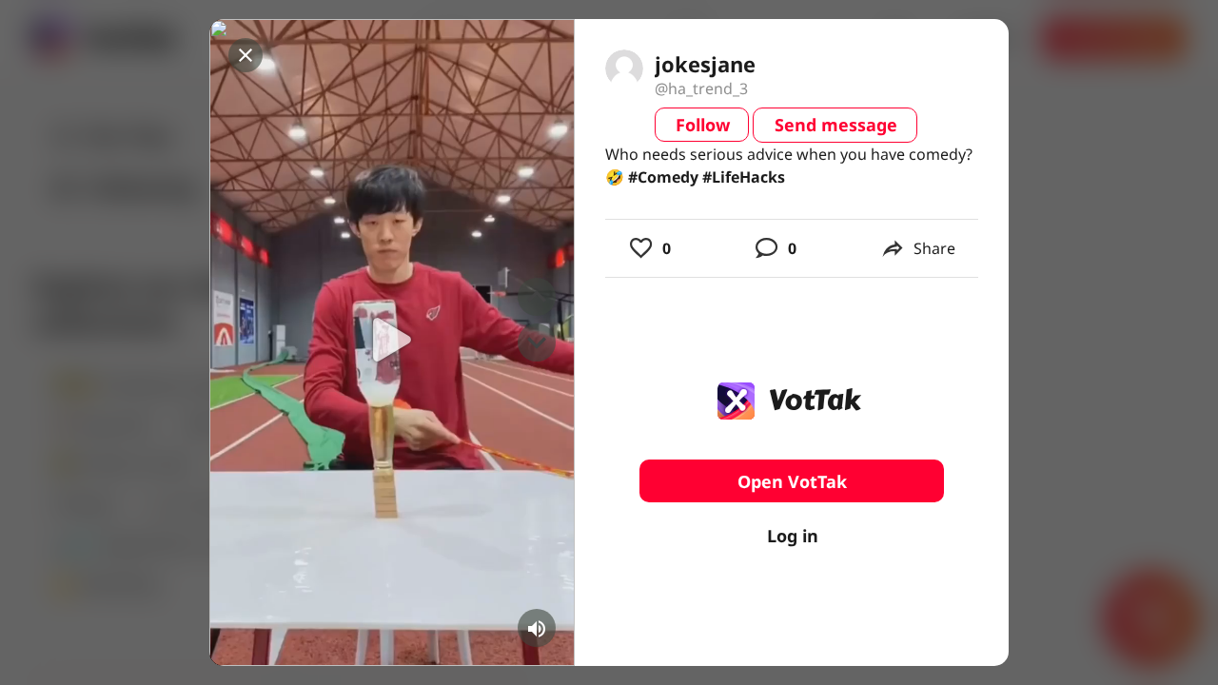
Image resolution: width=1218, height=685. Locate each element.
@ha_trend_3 (701, 88)
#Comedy (663, 176)
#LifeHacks (743, 176)
